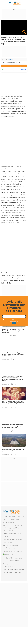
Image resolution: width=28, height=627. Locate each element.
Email (14, 313)
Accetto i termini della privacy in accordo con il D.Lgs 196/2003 (14, 320)
